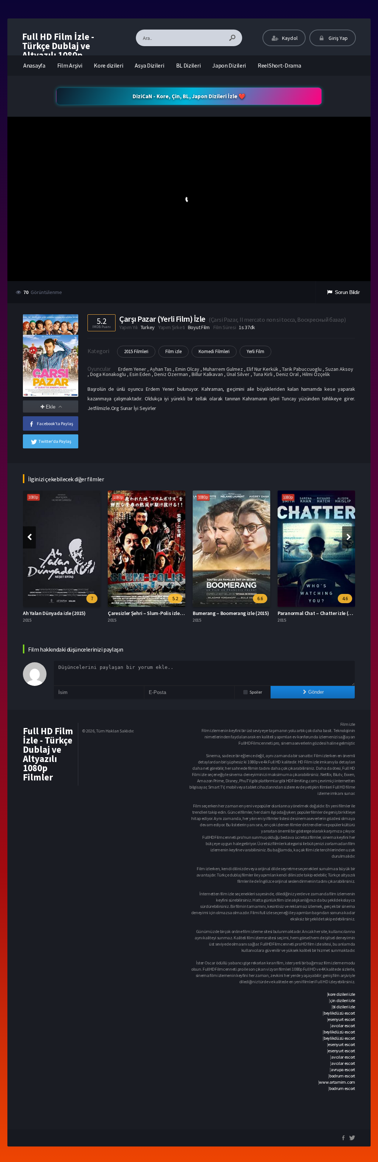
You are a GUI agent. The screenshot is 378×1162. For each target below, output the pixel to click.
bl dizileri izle (344, 1006)
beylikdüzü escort (339, 1013)
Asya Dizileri (149, 65)
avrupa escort (343, 1069)
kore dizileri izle (341, 994)
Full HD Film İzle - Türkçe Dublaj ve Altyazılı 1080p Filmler (58, 50)
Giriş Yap (337, 38)
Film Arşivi (69, 65)
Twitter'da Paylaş (54, 441)
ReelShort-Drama (279, 65)
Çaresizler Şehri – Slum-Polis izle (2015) (151, 613)
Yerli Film (255, 351)
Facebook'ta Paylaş (55, 423)
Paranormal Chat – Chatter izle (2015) (319, 613)
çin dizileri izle (342, 1000)
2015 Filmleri (136, 351)
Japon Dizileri (229, 65)
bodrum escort (342, 1076)
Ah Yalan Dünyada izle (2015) (54, 613)
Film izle (173, 351)
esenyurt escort (341, 1019)
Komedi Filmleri (214, 351)
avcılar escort (343, 1025)
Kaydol (289, 38)
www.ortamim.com (337, 1082)
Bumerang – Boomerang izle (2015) (231, 613)
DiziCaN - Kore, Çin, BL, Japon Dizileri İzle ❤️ (189, 96)
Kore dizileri (108, 65)
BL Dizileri (188, 65)
